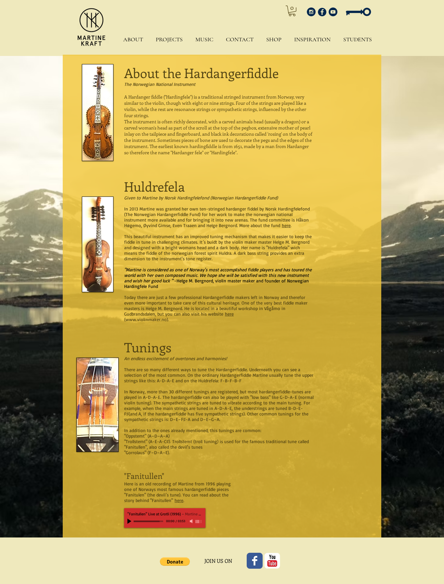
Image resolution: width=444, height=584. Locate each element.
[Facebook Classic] (255, 561)
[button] (131, 39)
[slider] (199, 521)
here (286, 225)
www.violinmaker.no (146, 319)
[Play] (130, 521)
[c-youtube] (272, 561)
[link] (292, 11)
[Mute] (192, 521)
